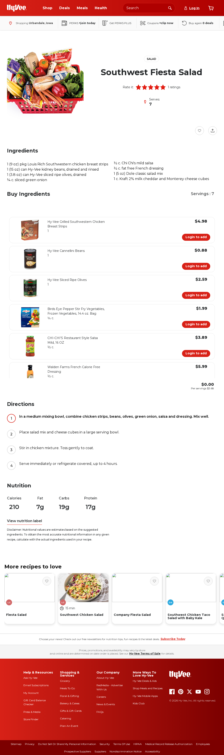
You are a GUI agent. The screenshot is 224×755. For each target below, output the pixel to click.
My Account (31, 692)
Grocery (65, 680)
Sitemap (16, 744)
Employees (203, 744)
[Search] (170, 7)
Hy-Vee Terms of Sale (145, 653)
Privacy (30, 744)
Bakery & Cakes (69, 703)
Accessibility (152, 751)
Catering (65, 718)
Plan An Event (69, 725)
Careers (101, 696)
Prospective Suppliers (77, 751)
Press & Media (31, 711)
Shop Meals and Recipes (148, 688)
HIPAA (137, 744)
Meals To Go (67, 688)
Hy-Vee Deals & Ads (145, 680)
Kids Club (139, 703)
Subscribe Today (173, 639)
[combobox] (149, 8)
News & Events (105, 704)
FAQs (99, 711)
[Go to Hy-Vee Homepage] (17, 8)
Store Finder (30, 719)
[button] (138, 87)
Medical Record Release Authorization (168, 744)
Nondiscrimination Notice (126, 751)
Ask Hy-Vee (30, 677)
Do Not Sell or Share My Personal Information (67, 744)
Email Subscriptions (36, 685)
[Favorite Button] (199, 130)
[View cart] (211, 8)
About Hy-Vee (105, 677)
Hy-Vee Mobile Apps (145, 696)
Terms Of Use (121, 744)
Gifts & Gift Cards (71, 710)
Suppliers (100, 751)
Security (105, 744)
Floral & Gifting (69, 696)
